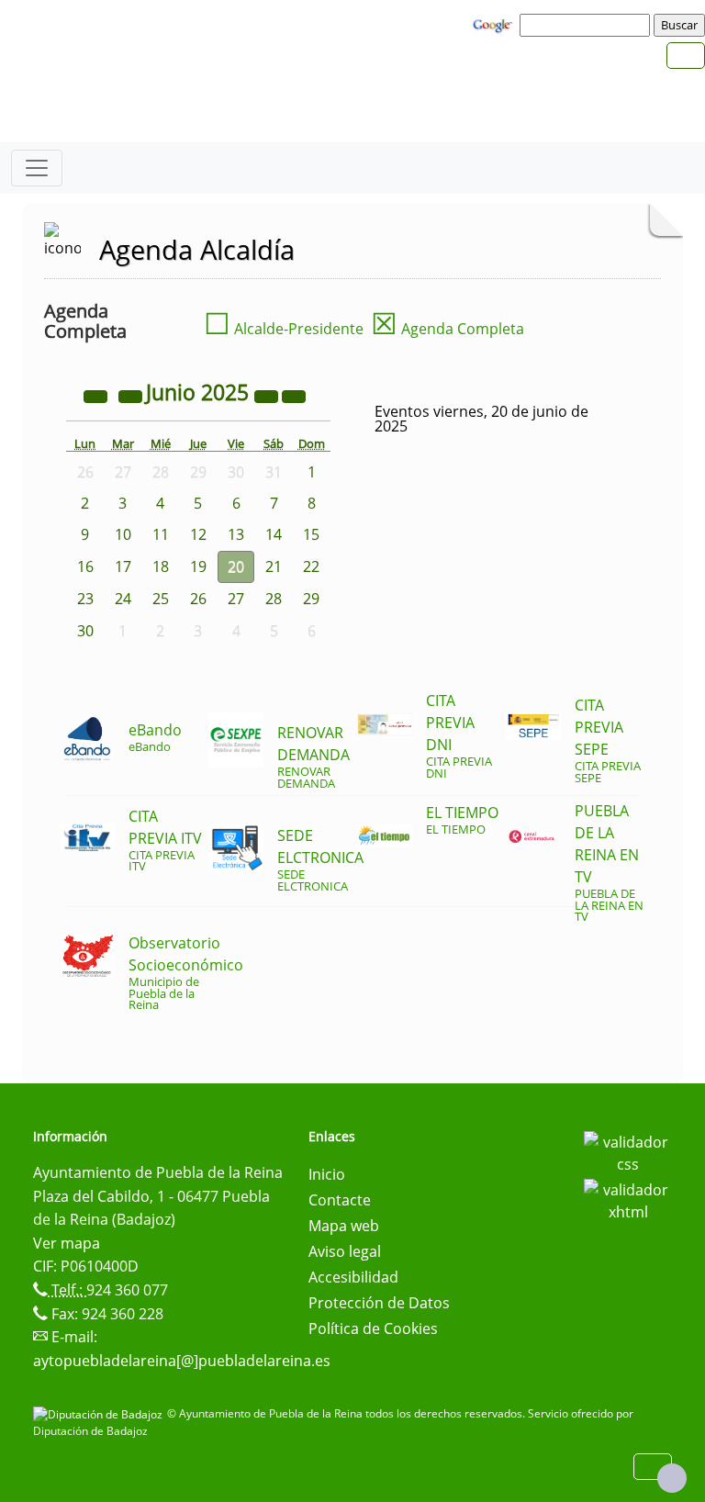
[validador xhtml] (628, 1199)
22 (311, 566)
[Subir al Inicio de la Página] (672, 1478)
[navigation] (587, 25)
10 (123, 534)
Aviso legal (344, 1251)
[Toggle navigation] (36, 168)
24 (123, 598)
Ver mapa (66, 1243)
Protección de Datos (379, 1303)
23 (85, 598)
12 (198, 534)
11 (160, 534)
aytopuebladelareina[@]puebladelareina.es (181, 1361)
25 (160, 598)
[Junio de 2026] (268, 395)
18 (160, 566)
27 (236, 598)
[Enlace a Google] (495, 24)
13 (236, 534)
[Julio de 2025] (294, 395)
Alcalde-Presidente (284, 329)
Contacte (339, 1200)
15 (311, 534)
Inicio (326, 1174)
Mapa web (343, 1226)
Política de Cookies (373, 1328)
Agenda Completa (447, 329)
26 (198, 598)
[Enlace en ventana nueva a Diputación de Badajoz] (100, 1413)
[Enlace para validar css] (628, 1151)
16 (85, 566)
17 (123, 566)
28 (273, 598)
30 (85, 631)
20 (236, 566)
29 (311, 598)
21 (273, 566)
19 (198, 566)
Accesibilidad (353, 1277)
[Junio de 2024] (97, 395)
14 (273, 534)
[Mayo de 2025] (132, 395)
